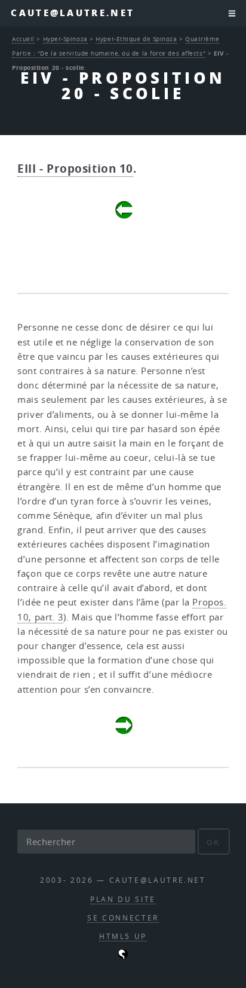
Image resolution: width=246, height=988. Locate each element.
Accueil (23, 39)
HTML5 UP (123, 936)
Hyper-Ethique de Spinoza (136, 39)
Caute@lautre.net (72, 13)
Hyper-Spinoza (65, 39)
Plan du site (123, 899)
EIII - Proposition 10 (75, 168)
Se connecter (123, 917)
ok (213, 842)
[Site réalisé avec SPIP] (123, 956)
